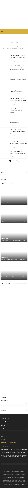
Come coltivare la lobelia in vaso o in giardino (14, 326)
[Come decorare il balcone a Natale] (5, 153)
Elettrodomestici (14, 175)
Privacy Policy (4, 439)
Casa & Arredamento (15, 55)
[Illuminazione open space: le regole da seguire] (14, 382)
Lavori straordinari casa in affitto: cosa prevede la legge (13, 240)
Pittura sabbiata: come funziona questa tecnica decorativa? (13, 259)
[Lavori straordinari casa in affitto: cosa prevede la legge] (14, 232)
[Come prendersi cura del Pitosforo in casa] (14, 361)
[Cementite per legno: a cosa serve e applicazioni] (14, 195)
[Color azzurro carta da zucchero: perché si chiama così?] (5, 57)
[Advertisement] (14, 15)
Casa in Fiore (13, 108)
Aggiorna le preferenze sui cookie (9, 442)
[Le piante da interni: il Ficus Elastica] (5, 110)
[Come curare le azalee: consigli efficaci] (5, 131)
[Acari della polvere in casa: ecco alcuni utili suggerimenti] (5, 90)
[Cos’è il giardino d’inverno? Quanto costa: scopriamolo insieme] (14, 270)
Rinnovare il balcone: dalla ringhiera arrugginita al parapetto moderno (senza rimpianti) (18, 79)
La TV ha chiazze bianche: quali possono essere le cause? (13, 221)
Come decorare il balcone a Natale (18, 153)
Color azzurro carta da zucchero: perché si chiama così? (14, 348)
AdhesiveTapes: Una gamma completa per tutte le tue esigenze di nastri (18, 143)
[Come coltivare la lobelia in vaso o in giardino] (14, 317)
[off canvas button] (2, 31)
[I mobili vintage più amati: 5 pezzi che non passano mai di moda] (5, 68)
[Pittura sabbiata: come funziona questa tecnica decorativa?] (14, 251)
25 (15, 160)
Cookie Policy (4, 441)
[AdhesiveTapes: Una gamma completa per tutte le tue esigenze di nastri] (5, 142)
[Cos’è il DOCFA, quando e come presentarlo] (14, 295)
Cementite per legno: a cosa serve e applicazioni (11, 202)
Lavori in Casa (13, 119)
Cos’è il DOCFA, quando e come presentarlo (14, 304)
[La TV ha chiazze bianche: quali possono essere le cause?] (14, 214)
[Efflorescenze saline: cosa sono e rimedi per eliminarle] (5, 121)
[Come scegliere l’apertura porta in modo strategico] (5, 100)
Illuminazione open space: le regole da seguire (14, 392)
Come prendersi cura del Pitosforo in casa (14, 370)
